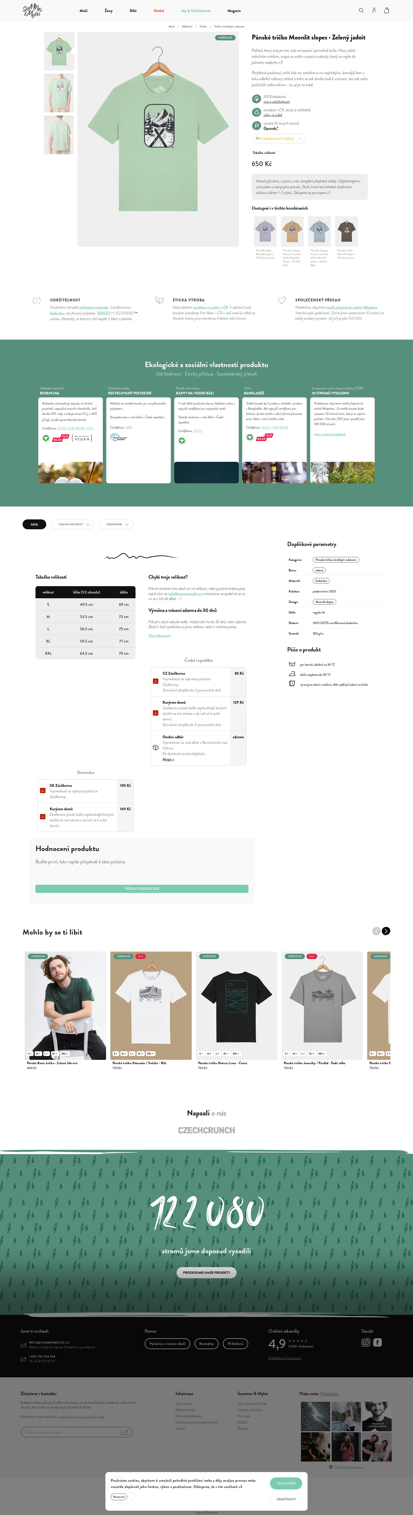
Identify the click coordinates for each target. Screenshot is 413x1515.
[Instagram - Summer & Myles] (366, 1343)
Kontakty (206, 1343)
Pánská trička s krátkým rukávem (336, 559)
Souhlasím (286, 1483)
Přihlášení (235, 1343)
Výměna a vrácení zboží (167, 1343)
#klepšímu (328, 1393)
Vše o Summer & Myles (252, 1403)
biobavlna (321, 580)
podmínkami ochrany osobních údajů (81, 1416)
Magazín (242, 1428)
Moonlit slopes (324, 602)
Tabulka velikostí (71, 524)
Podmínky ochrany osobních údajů (197, 1422)
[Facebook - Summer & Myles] (377, 1343)
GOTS (62, 428)
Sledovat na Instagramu (349, 1467)
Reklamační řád (185, 1409)
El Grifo (242, 1422)
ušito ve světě (273, 115)
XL (53, 1053)
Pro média (243, 1415)
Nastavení (119, 1497)
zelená (319, 570)
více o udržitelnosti (277, 101)
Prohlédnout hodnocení (284, 1358)
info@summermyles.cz (49, 1342)
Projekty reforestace (250, 1409)
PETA (90, 428)
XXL (64, 1053)
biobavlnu (57, 313)
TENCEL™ (105, 313)
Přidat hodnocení (142, 888)
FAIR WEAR (76, 428)
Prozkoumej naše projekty (206, 1272)
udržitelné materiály (94, 307)
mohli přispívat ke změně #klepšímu (351, 307)
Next (388, 933)
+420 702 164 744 (42, 1356)
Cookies (180, 1428)
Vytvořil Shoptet (206, 1512)
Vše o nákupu (184, 1403)
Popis (34, 524)
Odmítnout (286, 1499)
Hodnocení (114, 524)
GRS (129, 427)
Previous (378, 933)
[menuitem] (83, 10)
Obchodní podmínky (188, 1415)
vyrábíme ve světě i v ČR (210, 307)
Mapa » (168, 759)
